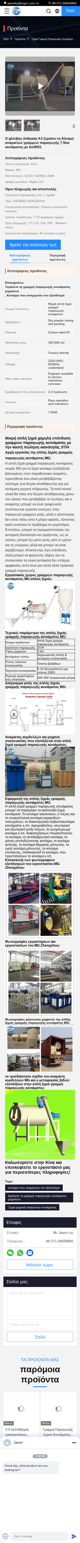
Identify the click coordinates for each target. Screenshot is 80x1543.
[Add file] (6, 1536)
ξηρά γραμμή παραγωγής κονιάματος (54, 39)
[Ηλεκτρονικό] (30, 1253)
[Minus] (74, 1442)
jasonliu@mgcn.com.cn (23, 3)
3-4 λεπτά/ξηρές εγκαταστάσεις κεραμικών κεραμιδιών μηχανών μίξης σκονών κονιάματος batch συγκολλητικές (21, 1432)
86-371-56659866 (64, 3)
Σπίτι (6, 39)
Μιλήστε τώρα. (40, 1265)
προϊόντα (20, 39)
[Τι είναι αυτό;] (20, 1253)
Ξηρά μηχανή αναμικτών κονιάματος (32, 1207)
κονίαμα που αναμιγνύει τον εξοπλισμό (34, 1187)
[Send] (74, 1536)
